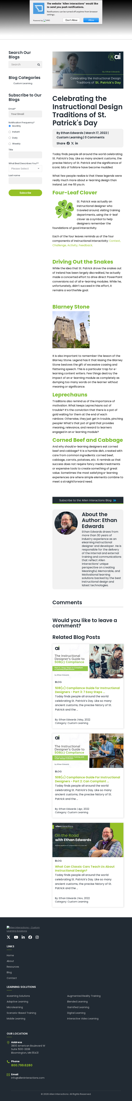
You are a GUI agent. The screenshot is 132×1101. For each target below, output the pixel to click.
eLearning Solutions (18, 996)
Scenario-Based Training (21, 1013)
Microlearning (15, 1007)
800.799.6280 (21, 1065)
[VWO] (47, 20)
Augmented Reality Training (84, 996)
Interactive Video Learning (82, 1018)
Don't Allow (71, 20)
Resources (13, 966)
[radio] (25, 126)
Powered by (38, 20)
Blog (9, 972)
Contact (12, 978)
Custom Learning (22, 83)
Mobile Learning (16, 1018)
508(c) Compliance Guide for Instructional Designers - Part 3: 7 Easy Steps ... (87, 690)
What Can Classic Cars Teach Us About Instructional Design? (85, 868)
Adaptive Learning (17, 1001)
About (10, 961)
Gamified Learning (78, 1007)
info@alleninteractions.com (28, 1078)
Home (10, 955)
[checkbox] (25, 135)
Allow (91, 20)
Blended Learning (77, 1001)
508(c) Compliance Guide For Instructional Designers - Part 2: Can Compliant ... (87, 779)
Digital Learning (76, 1013)
